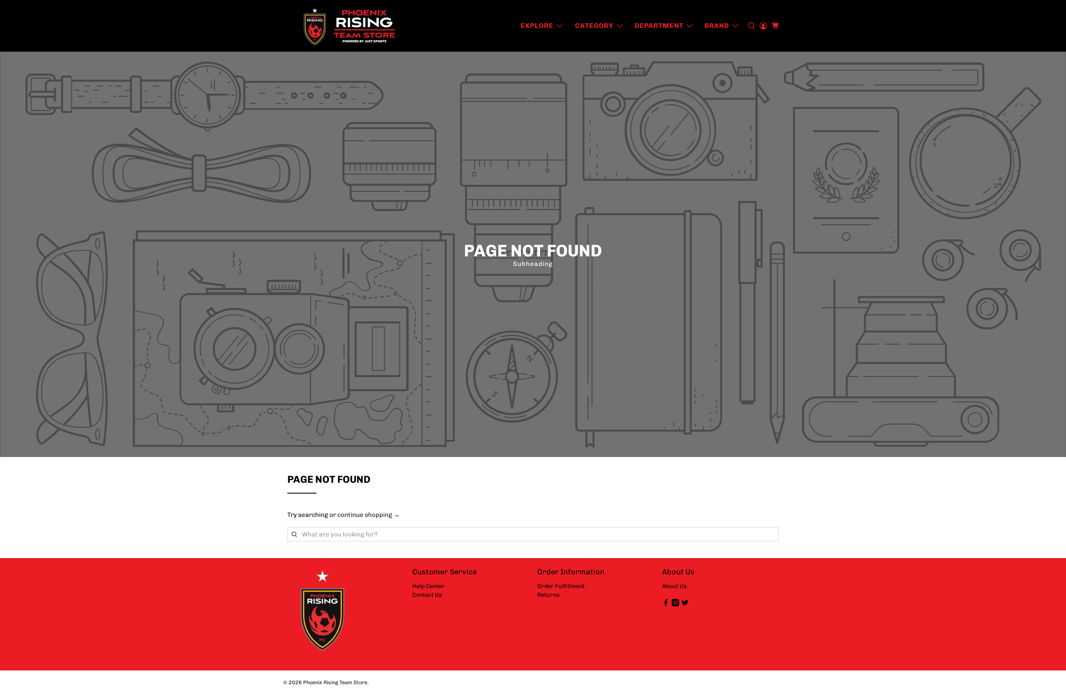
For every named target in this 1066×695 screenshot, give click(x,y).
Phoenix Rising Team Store (335, 682)
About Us (674, 586)
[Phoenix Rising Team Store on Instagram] (675, 604)
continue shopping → (368, 515)
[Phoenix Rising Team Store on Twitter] (685, 604)
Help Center (428, 586)
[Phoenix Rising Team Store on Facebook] (666, 604)
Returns (548, 594)
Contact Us (427, 594)
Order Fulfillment (561, 586)
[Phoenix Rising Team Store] (350, 25)
